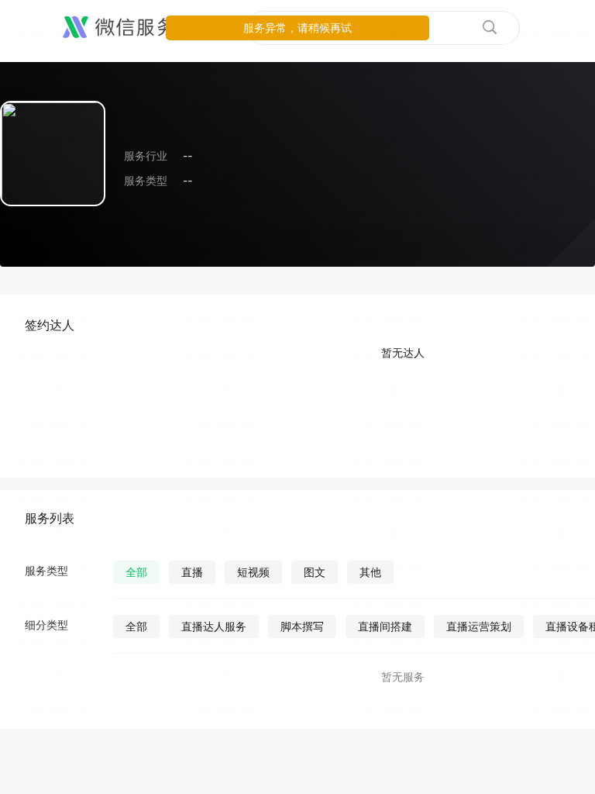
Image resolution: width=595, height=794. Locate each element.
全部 (136, 571)
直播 (192, 571)
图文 (314, 571)
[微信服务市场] (139, 28)
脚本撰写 (302, 626)
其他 (370, 571)
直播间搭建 (385, 626)
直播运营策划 (478, 626)
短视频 (253, 571)
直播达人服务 (213, 626)
